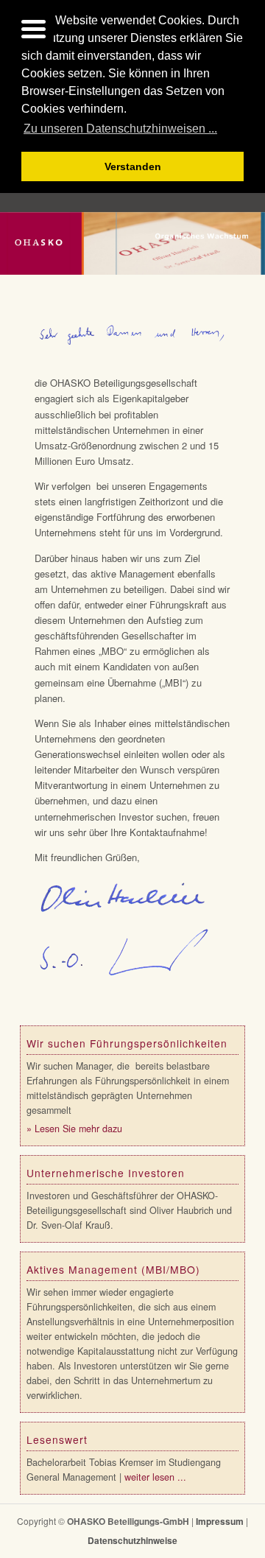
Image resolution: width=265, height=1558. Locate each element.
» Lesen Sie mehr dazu (74, 1128)
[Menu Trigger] (33, 27)
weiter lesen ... (155, 1477)
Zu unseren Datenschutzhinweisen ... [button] (120, 128)
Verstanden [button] (133, 166)
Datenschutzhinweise (132, 1540)
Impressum (220, 1521)
